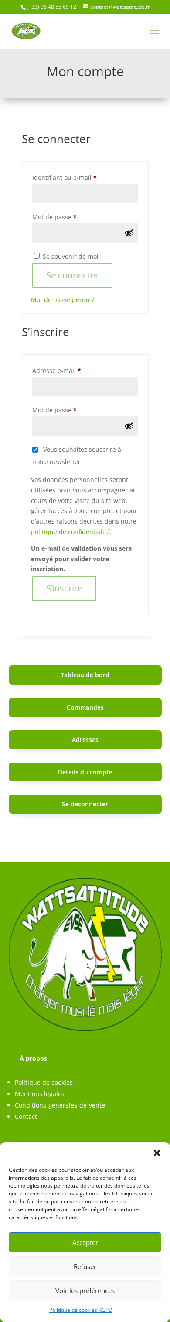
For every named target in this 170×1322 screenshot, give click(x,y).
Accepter (85, 1242)
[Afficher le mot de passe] (129, 233)
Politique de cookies (44, 1082)
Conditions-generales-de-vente (60, 1105)
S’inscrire (64, 588)
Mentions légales (40, 1094)
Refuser (85, 1266)
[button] (157, 1153)
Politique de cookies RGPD (80, 1310)
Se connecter (72, 275)
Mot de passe (70, 216)
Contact (26, 1116)
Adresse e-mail (72, 370)
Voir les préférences (85, 1290)
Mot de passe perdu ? (62, 299)
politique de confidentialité (70, 531)
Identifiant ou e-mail (80, 177)
